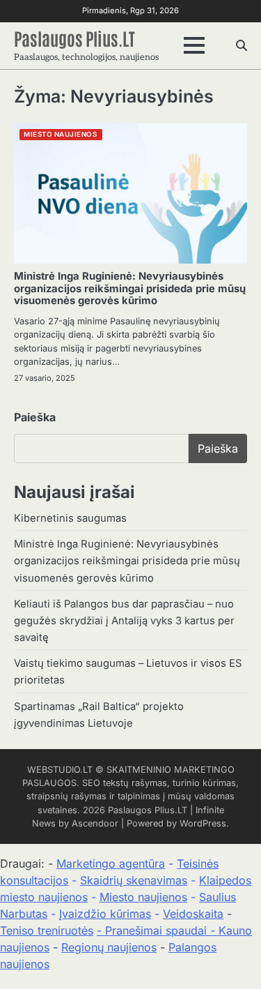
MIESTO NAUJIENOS (60, 134)
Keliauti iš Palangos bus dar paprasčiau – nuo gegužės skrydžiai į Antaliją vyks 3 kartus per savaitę (124, 621)
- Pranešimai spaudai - (158, 930)
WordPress (203, 823)
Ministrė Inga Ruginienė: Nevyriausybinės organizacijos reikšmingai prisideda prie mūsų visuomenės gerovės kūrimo (130, 289)
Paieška (35, 417)
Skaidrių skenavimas (133, 880)
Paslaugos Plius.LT (74, 38)
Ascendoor (95, 823)
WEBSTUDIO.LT (60, 769)
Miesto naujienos (143, 897)
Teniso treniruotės (46, 930)
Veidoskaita (193, 914)
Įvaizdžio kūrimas (105, 914)
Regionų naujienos (109, 947)
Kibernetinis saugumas (70, 518)
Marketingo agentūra (110, 863)
